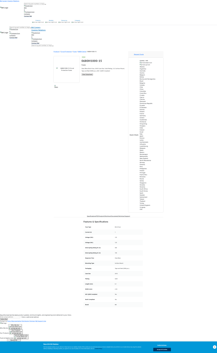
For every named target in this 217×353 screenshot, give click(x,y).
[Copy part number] (125, 57)
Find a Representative (14, 321)
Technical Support (124, 216)
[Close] (214, 347)
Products (3, 12)
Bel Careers (3, 1)
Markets (8, 12)
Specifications (91, 216)
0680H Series (82, 52)
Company (21, 12)
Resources (14, 12)
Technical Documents (112, 216)
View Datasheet (87, 74)
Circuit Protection (66, 52)
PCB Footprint (100, 216)
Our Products (16, 330)
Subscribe (4, 319)
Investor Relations (13, 1)
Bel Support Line (41, 321)
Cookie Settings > (162, 345)
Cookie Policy (98, 348)
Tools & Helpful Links (21, 335)
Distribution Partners (28, 321)
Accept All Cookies (162, 349)
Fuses (75, 52)
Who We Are (15, 325)
